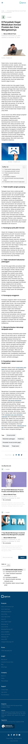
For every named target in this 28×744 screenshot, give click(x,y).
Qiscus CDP (4, 639)
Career (2, 678)
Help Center (4, 692)
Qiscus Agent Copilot (6, 621)
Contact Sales (4, 689)
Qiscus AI (3, 619)
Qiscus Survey (4, 626)
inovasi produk (11, 435)
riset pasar (6, 446)
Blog (2, 664)
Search (22, 557)
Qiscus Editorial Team (10, 34)
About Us (3, 675)
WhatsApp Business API (6, 629)
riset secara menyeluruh (14, 400)
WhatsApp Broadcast (6, 611)
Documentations (5, 694)
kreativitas (21, 439)
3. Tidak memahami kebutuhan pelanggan (11, 173)
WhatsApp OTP (4, 636)
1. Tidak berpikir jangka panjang (11, 169)
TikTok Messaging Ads (6, 650)
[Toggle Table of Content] (23, 167)
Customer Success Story (7, 662)
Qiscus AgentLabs (5, 609)
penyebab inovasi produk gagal (12, 442)
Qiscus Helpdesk (5, 631)
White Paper (4, 667)
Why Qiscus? (4, 659)
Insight (2, 10)
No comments (7, 500)
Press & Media (4, 680)
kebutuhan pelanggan (9, 439)
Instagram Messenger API (7, 641)
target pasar (15, 446)
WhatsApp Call (4, 624)
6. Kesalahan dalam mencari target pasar (14, 181)
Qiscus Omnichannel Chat (7, 606)
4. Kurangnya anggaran (10, 176)
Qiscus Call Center (5, 634)
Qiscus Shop (4, 614)
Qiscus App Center (5, 616)
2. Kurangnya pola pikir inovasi (12, 171)
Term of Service (18, 738)
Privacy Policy (9, 738)
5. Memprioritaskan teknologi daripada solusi (14, 179)
